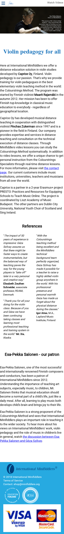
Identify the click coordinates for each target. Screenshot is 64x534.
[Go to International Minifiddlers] (10, 3)
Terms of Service (13, 480)
